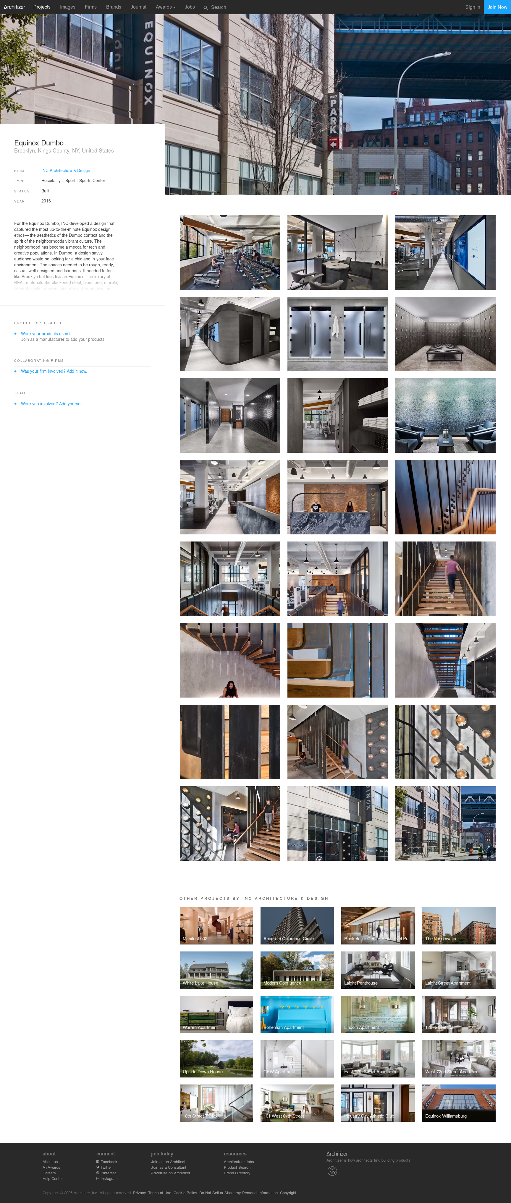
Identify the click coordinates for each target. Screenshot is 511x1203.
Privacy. (140, 1192)
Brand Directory (237, 1173)
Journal (138, 6)
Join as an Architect (168, 1161)
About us (50, 1161)
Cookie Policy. (186, 1192)
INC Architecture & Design (65, 170)
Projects (42, 6)
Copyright (288, 1192)
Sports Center (92, 180)
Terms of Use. (160, 1192)
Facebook (108, 1161)
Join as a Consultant (168, 1167)
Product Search (237, 1167)
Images (67, 6)
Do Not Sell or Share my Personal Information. (239, 1192)
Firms (91, 6)
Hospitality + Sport (58, 180)
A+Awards (51, 1167)
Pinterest (107, 1173)
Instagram (108, 1178)
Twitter (105, 1167)
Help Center (53, 1178)
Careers (49, 1173)
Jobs (190, 6)
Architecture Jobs (239, 1161)
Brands (113, 6)
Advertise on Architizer (170, 1173)
